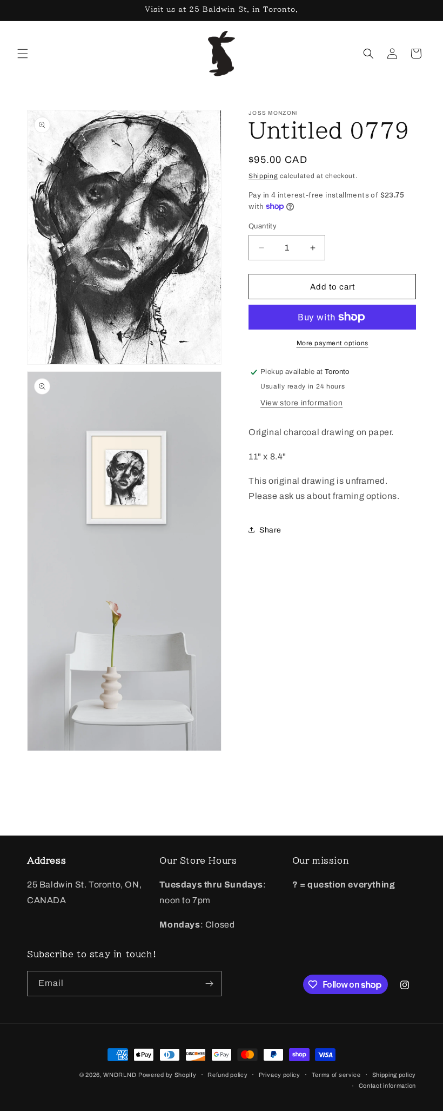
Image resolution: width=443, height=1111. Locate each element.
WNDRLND (119, 1074)
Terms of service (336, 1074)
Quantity (263, 226)
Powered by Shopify (167, 1074)
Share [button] (270, 530)
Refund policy (227, 1074)
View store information (301, 403)
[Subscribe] (209, 983)
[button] (23, 53)
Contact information (387, 1085)
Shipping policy (394, 1074)
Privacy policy (279, 1074)
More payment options (332, 343)
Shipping (263, 176)
